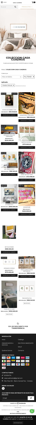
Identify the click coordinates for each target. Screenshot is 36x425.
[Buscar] (15, 7)
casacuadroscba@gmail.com (13, 378)
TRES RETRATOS (26, 298)
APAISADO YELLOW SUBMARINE (9, 135)
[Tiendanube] (18, 404)
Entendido (18, 422)
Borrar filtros (21, 85)
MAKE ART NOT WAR (27, 174)
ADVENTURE (26, 207)
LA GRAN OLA (9, 204)
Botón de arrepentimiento (18, 413)
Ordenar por (4, 73)
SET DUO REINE (9, 247)
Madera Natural (7, 85)
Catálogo (21, 339)
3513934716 (7, 375)
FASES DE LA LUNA (9, 309)
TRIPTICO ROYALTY (26, 142)
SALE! (20, 347)
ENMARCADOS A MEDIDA (7, 344)
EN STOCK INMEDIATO (25, 343)
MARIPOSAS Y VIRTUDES (27, 115)
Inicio (3, 69)
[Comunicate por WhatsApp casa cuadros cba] (32, 411)
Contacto (21, 350)
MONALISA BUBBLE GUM (9, 109)
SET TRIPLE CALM (9, 169)
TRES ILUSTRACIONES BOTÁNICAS (27, 270)
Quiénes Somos (7, 350)
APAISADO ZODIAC (9, 268)
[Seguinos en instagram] (3, 388)
